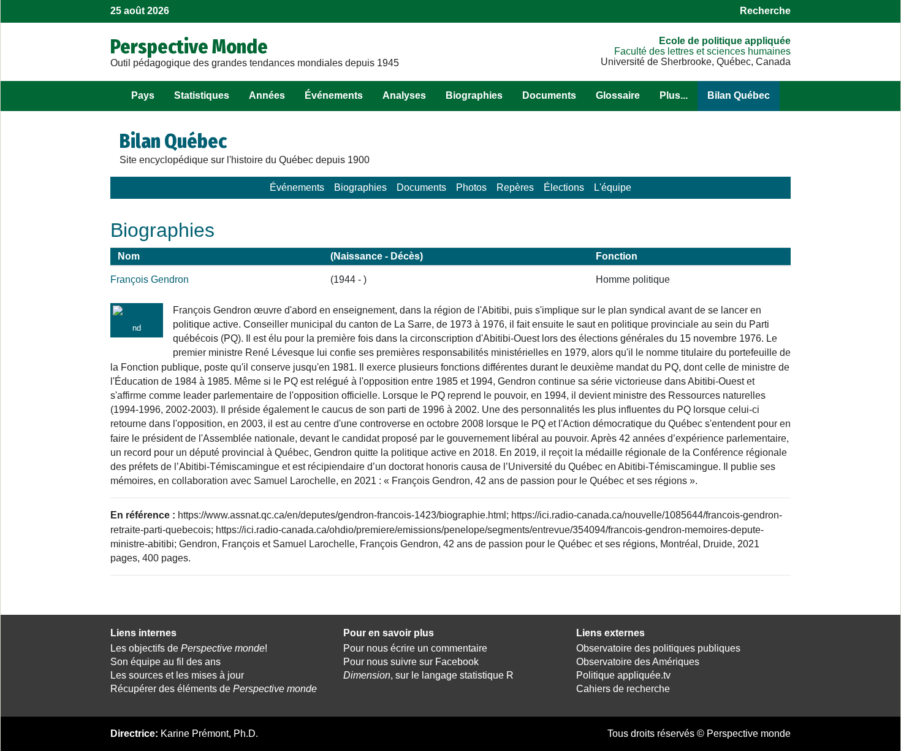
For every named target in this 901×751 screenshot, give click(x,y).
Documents (549, 95)
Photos (471, 187)
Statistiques (201, 95)
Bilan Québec (738, 95)
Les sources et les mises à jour (177, 675)
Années (267, 95)
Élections (564, 187)
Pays (142, 95)
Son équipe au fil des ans (165, 662)
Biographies (474, 95)
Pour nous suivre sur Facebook (411, 662)
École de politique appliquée (725, 41)
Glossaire (618, 95)
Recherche (765, 11)
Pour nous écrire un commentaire (415, 648)
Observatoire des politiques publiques (658, 648)
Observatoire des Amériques (637, 662)
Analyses (404, 95)
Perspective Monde (189, 46)
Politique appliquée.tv (623, 675)
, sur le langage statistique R (428, 675)
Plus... (674, 95)
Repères (515, 187)
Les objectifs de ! (188, 648)
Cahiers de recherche (623, 689)
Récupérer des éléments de (213, 689)
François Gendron (149, 279)
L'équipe (612, 187)
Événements (334, 95)
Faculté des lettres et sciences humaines (702, 51)
